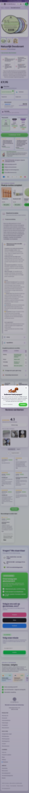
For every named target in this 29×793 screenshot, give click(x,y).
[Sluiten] (26, 388)
